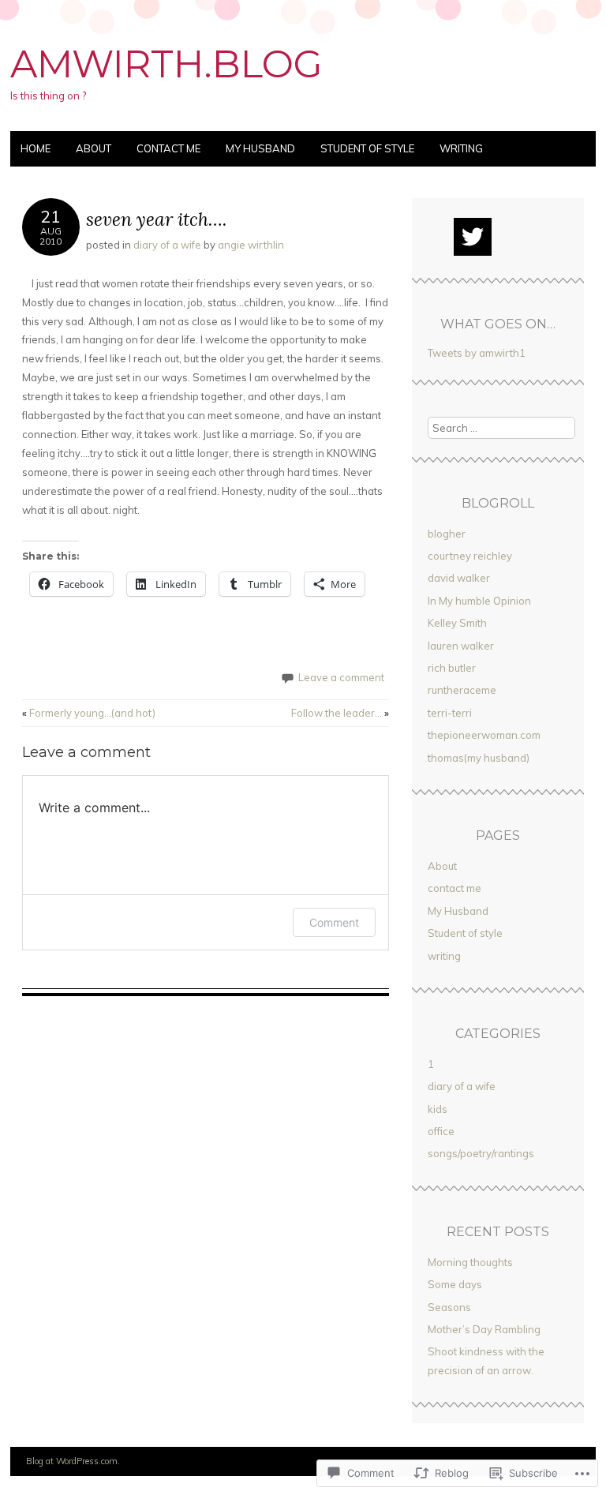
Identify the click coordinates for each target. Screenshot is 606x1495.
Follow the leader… (340, 712)
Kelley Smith (457, 622)
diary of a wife (167, 244)
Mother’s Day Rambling (484, 1329)
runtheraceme (462, 690)
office (441, 1131)
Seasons (449, 1307)
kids (437, 1109)
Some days (455, 1284)
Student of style (367, 148)
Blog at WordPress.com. (73, 1461)
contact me (168, 148)
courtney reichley (470, 555)
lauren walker (461, 645)
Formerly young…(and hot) (88, 712)
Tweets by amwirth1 (477, 353)
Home (35, 148)
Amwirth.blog (166, 64)
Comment (334, 922)
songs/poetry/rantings (481, 1153)
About (93, 148)
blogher (447, 533)
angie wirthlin (251, 244)
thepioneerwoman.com (484, 735)
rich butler (452, 667)
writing (461, 148)
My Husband (260, 148)
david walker (459, 577)
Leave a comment (341, 677)
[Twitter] (473, 237)
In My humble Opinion (479, 600)
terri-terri (450, 712)
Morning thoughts (470, 1262)
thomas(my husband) (478, 757)
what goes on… (498, 324)
